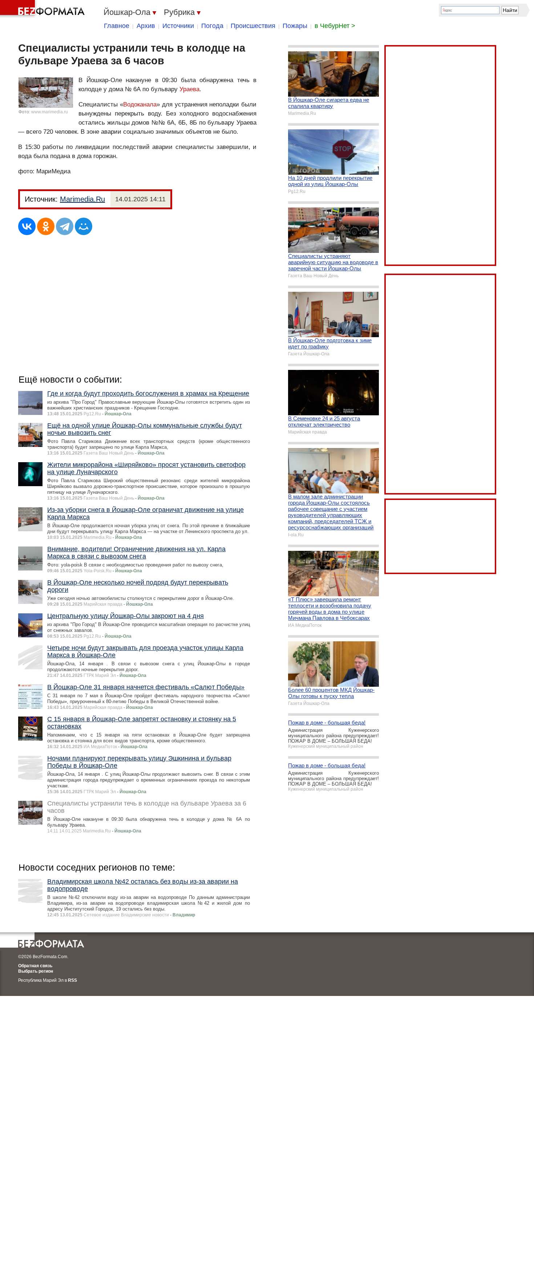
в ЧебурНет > (335, 25)
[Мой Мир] (83, 226)
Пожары (295, 25)
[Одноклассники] (45, 226)
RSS (72, 980)
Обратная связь (35, 965)
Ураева (189, 89)
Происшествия (253, 25)
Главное (116, 25)
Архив (146, 25)
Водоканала (140, 104)
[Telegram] (64, 226)
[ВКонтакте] (27, 226)
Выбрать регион (35, 971)
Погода (212, 25)
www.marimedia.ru (49, 111)
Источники (178, 25)
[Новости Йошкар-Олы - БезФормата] (43, 9)
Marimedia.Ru (82, 199)
